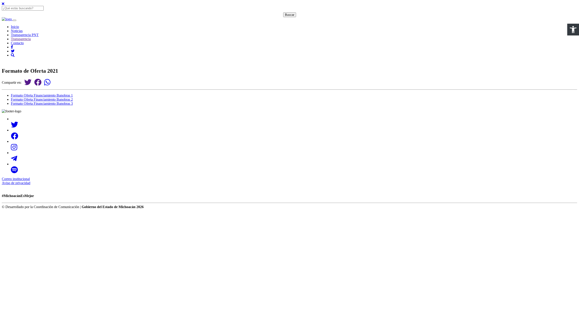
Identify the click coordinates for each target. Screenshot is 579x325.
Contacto (17, 43)
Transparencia (21, 39)
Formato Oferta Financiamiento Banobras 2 (42, 99)
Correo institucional (16, 179)
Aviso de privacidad (16, 183)
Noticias (17, 31)
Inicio (15, 27)
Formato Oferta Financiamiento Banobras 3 (42, 103)
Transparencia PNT (25, 35)
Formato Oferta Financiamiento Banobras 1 (42, 95)
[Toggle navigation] (14, 20)
